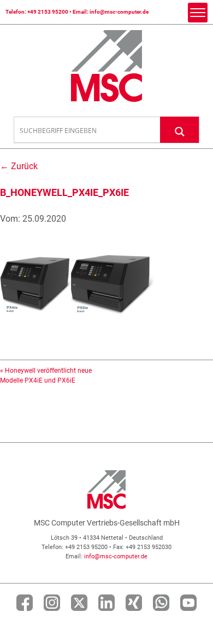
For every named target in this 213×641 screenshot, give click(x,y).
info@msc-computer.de (119, 12)
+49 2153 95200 (47, 12)
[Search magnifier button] (179, 129)
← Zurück (19, 166)
